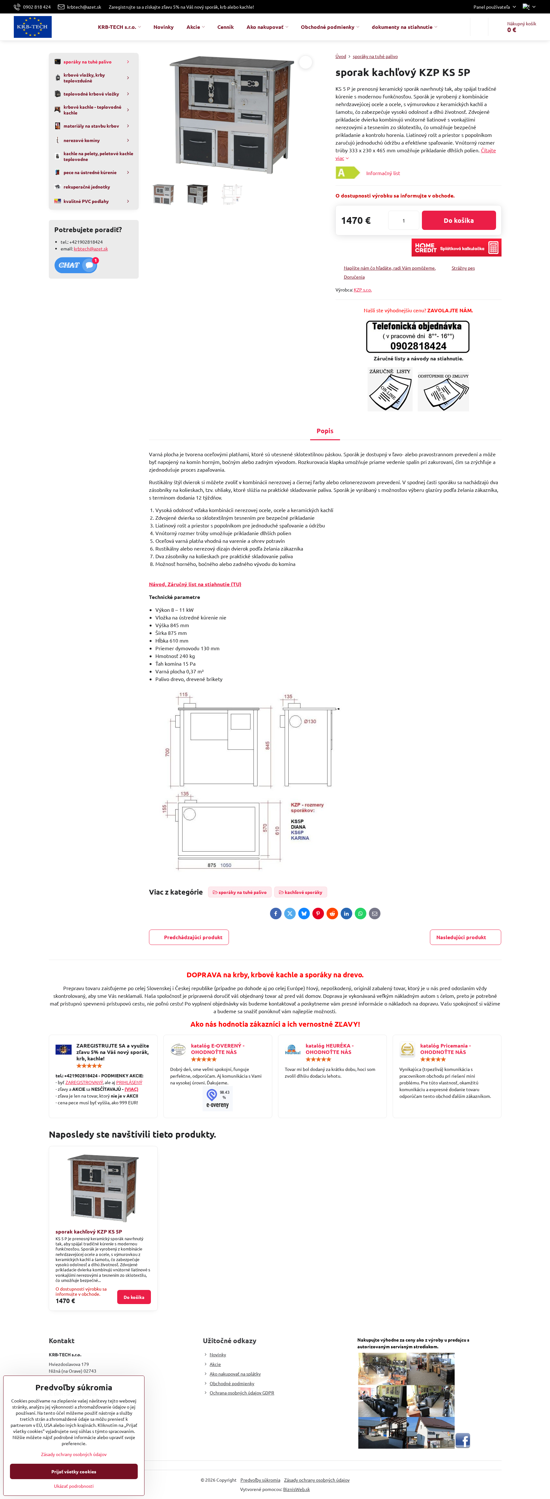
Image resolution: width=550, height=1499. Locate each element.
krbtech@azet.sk (91, 248)
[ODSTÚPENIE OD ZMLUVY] (443, 409)
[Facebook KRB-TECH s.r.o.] (463, 1447)
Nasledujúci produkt (461, 937)
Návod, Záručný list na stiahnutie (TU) (195, 584)
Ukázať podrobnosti (74, 1486)
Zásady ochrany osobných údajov (317, 1480)
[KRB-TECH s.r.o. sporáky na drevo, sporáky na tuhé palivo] (218, 1098)
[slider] (89, 1065)
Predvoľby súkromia (260, 1480)
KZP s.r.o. (363, 289)
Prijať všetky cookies (73, 1471)
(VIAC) (131, 1089)
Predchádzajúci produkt (193, 937)
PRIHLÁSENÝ (129, 1082)
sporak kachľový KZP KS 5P (89, 1231)
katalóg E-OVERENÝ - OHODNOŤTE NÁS (217, 1048)
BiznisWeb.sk (296, 1489)
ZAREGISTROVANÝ (84, 1082)
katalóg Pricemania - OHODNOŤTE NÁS (445, 1048)
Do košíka (459, 220)
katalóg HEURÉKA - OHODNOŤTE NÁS (330, 1048)
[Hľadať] (479, 27)
